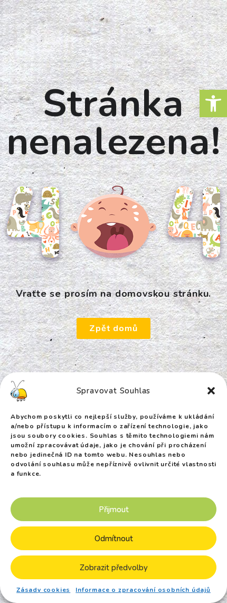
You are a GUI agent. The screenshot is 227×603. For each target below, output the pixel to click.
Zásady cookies (43, 590)
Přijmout (114, 509)
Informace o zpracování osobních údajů (143, 590)
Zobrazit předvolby (114, 567)
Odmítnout (113, 538)
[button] (213, 103)
